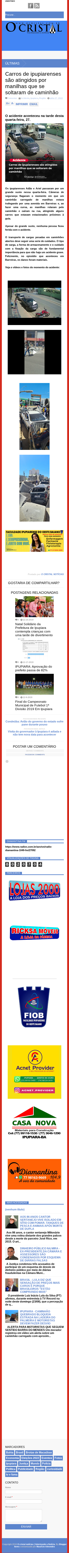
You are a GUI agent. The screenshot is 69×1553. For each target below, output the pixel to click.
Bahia (9, 1452)
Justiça (23, 1463)
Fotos (58, 1458)
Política (10, 1469)
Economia (12, 1458)
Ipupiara (34, 98)
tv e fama (11, 1474)
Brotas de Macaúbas (39, 1452)
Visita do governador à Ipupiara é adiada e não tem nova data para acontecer (34, 733)
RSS (37, 5)
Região (42, 98)
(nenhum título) (14, 1209)
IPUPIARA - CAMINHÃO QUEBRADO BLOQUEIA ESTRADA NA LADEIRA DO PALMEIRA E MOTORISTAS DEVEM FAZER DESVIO (37, 1317)
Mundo (35, 1463)
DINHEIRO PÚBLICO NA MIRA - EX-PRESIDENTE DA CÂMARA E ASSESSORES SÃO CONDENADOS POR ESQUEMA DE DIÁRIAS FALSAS (41, 1254)
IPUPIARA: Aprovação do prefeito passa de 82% (33, 668)
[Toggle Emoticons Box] (7, 761)
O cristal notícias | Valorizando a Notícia (36, 1544)
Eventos (47, 1458)
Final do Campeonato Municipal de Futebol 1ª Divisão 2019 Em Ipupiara (33, 705)
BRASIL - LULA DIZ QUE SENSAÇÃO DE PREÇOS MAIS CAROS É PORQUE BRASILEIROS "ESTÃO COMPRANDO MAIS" (40, 1285)
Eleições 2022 (30, 1458)
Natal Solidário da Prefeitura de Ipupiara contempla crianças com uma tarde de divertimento (34, 629)
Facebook (30, 5)
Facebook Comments (35, 755)
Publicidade (25, 1469)
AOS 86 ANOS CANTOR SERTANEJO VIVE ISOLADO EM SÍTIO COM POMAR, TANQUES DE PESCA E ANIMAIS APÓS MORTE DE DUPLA (42, 1222)
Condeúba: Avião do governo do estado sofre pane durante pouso (34, 723)
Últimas (12, 63)
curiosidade (54, 1469)
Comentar (12, 98)
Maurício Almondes (46, 1546)
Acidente (25, 98)
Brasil (19, 1452)
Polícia (46, 1463)
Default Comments (35, 751)
